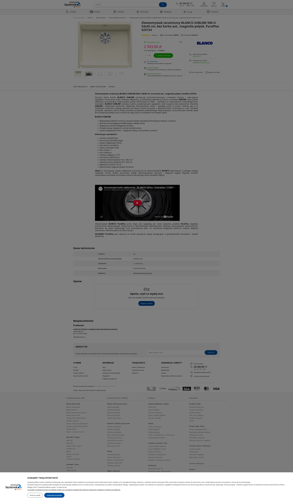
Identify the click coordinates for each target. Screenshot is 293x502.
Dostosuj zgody (35, 495)
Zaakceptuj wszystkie (54, 495)
